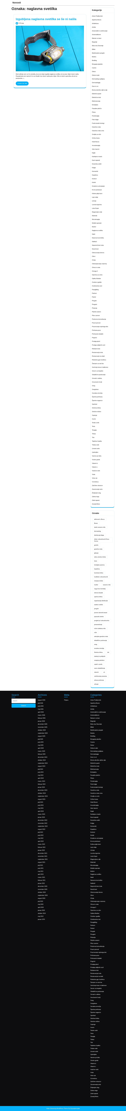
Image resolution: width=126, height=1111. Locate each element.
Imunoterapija (96, 145)
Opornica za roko (97, 275)
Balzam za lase (96, 38)
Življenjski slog (96, 493)
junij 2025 (40, 742)
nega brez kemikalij (99, 588)
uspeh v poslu (98, 664)
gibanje (96, 553)
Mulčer (94, 227)
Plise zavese (96, 315)
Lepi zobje (95, 197)
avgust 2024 (41, 766)
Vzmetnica (95, 482)
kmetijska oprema (99, 565)
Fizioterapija (95, 116)
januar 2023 (41, 817)
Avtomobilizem (96, 34)
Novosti (16, 2)
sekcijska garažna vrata (101, 636)
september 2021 (43, 859)
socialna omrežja (99, 648)
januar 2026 (41, 721)
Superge (94, 415)
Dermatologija (96, 82)
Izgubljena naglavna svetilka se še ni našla (46, 19)
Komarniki (95, 171)
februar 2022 (41, 847)
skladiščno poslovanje (100, 640)
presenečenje (98, 624)
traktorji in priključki (99, 656)
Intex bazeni (95, 149)
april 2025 (41, 748)
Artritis (94, 27)
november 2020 (42, 889)
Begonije (94, 42)
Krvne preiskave (97, 190)
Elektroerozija (96, 101)
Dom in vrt (95, 86)
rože (95, 632)
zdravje (96, 684)
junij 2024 (40, 772)
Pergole (94, 300)
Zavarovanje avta (97, 489)
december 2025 (42, 724)
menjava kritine (98, 581)
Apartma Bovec (96, 20)
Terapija (94, 430)
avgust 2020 (41, 898)
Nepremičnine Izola (98, 245)
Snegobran (95, 389)
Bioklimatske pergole (98, 53)
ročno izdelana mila (100, 628)
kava (95, 561)
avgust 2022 (41, 829)
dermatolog (97, 531)
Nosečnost (95, 249)
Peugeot (94, 304)
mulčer (96, 584)
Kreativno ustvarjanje (98, 186)
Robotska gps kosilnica (99, 360)
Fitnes (94, 112)
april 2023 (41, 811)
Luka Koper (95, 208)
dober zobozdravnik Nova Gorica (101, 540)
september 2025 (43, 733)
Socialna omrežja (97, 393)
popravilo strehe (99, 616)
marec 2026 (41, 715)
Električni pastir (96, 93)
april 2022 (41, 841)
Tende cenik (95, 422)
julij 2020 (40, 901)
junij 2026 (40, 706)
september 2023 (43, 796)
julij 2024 (40, 769)
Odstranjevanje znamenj (99, 263)
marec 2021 (41, 877)
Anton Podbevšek (97, 16)
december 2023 (42, 790)
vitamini (96, 672)
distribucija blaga (99, 535)
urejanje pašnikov (99, 660)
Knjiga (94, 167)
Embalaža (95, 105)
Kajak (93, 153)
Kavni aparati (96, 160)
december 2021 (42, 853)
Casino (94, 68)
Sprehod (94, 404)
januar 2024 (41, 787)
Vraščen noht (96, 470)
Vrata (93, 474)
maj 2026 (40, 709)
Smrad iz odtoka (97, 378)
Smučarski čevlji (97, 382)
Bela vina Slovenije (97, 45)
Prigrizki (94, 337)
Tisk (93, 437)
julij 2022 (40, 832)
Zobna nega (95, 496)
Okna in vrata (96, 267)
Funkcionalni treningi (98, 123)
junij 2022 (40, 835)
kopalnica (97, 569)
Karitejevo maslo (97, 156)
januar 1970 (41, 919)
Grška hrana (96, 138)
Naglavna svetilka (97, 230)
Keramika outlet (96, 164)
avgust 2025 (41, 736)
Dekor (94, 71)
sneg (95, 644)
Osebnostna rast (97, 286)
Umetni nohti (96, 448)
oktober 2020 (42, 892)
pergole (96, 608)
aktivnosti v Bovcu (99, 519)
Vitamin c (95, 467)
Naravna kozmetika (98, 238)
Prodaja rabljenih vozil (98, 345)
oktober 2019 (42, 913)
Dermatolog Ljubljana (98, 79)
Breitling (94, 60)
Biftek (93, 49)
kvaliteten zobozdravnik (101, 577)
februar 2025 (41, 754)
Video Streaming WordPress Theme (57, 1108)
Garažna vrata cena (98, 130)
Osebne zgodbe (97, 282)
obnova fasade (98, 592)
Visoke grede (96, 459)
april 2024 (41, 778)
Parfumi (94, 293)
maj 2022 (40, 838)
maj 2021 (40, 871)
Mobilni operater (97, 223)
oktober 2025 (42, 730)
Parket (94, 297)
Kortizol (94, 178)
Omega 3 (95, 271)
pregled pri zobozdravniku (101, 620)
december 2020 (42, 886)
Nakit (93, 234)
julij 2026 (40, 703)
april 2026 (41, 712)
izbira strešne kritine (100, 557)
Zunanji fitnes (96, 504)
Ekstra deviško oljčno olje (99, 90)
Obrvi (93, 256)
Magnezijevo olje (97, 212)
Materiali (94, 215)
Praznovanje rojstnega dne (100, 326)
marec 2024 (41, 781)
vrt (104, 672)
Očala (94, 260)
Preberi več (23, 84)
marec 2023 (41, 814)
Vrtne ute (94, 478)
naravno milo (107, 584)
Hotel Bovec (95, 141)
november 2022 (42, 823)
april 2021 (41, 874)
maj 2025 (40, 745)
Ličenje (94, 201)
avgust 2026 (41, 700)
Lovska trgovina (97, 204)
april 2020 (41, 907)
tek (108, 652)
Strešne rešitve (96, 411)
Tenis (93, 426)
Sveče (94, 419)
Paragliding (95, 289)
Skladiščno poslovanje (98, 374)
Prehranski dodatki (97, 334)
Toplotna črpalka (97, 441)
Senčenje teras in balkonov (100, 367)
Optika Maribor (96, 278)
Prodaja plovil (96, 341)
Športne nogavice (97, 400)
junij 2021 (40, 868)
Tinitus (94, 433)
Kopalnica (95, 175)
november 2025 (42, 727)
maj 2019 (40, 916)
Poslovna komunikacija (99, 319)
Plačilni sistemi (96, 312)
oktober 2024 (42, 760)
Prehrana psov (96, 330)
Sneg (93, 385)
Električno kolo (96, 97)
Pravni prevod (96, 323)
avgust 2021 (41, 862)
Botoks (94, 56)
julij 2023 (40, 802)
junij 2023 (40, 805)
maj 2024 (40, 775)
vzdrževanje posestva (100, 676)
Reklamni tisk (96, 348)
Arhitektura (95, 23)
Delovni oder (96, 75)
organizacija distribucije (101, 600)
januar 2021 (41, 883)
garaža (96, 545)
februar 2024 (41, 784)
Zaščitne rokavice (97, 485)
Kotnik (94, 182)
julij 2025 (40, 739)
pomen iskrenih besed (100, 612)
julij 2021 (40, 865)
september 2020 (43, 895)
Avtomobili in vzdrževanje (99, 31)
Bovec (96, 523)
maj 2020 (40, 904)
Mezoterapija (96, 219)
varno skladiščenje (99, 668)
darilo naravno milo (99, 527)
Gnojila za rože (96, 134)
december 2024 (42, 757)
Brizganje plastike (97, 64)
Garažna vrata (96, 127)
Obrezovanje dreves (98, 252)
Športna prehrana (97, 397)
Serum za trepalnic (97, 371)
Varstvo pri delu (96, 456)
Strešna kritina (96, 408)
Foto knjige (95, 119)
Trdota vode (95, 445)
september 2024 (43, 763)
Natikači (94, 241)
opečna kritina (98, 596)
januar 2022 (41, 850)
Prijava (66, 700)
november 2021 (42, 856)
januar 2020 (41, 910)
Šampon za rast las (98, 363)
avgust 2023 (41, 799)
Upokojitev (95, 452)
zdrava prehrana (99, 680)
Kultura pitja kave (97, 193)
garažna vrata (98, 549)
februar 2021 (41, 880)
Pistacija (94, 308)
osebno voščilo (98, 604)
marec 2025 (41, 751)
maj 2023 (40, 808)
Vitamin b (95, 463)
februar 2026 (41, 718)
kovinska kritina (98, 573)
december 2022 (42, 820)
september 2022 (43, 826)
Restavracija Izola (97, 352)
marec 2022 (41, 844)
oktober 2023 (42, 793)
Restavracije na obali (98, 356)
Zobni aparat (95, 500)
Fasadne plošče (97, 108)
